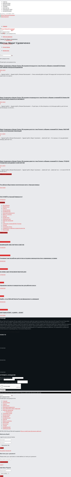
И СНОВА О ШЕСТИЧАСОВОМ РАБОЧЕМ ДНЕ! (13, 272)
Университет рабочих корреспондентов (14, 228)
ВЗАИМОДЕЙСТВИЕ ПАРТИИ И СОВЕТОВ (12, 245)
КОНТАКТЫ (6, 8)
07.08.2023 (2, 199)
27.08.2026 (2, 274)
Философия (6, 230)
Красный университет (9, 213)
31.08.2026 (2, 247)
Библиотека (6, 207)
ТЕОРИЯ (5, 6)
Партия (5, 216)
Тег (6, 39)
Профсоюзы (9, 40)
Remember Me (5, 445)
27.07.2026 (2, 315)
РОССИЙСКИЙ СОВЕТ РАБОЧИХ (11, 408)
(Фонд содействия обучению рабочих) (30, 392)
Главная (2, 39)
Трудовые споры (7, 226)
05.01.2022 (2, 70)
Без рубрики (6, 205)
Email (2, 379)
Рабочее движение (7, 36)
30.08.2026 (2, 261)
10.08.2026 (2, 288)
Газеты (5, 208)
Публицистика (7, 219)
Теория (5, 225)
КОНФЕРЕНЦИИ (7, 11)
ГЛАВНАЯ (5, 26)
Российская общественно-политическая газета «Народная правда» (20, 185)
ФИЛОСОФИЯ (6, 5)
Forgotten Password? (5, 450)
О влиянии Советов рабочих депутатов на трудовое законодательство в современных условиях (28, 258)
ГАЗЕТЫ (5, 2)
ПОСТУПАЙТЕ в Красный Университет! (11, 197)
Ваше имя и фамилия (6, 378)
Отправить (3, 389)
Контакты (5, 424)
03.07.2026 (2, 187)
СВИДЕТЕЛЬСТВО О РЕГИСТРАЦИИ (10, 332)
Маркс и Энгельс (7, 214)
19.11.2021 (2, 165)
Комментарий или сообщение (8, 383)
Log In (1, 464)
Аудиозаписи (6, 402)
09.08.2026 (2, 302)
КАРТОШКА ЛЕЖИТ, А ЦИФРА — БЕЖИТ (11, 312)
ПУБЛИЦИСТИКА (7, 9)
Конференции (6, 211)
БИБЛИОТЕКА (6, 3)
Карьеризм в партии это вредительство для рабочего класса (18, 285)
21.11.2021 (2, 134)
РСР (4, 222)
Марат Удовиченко (12, 39)
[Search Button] (11, 395)
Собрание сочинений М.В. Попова (12, 223)
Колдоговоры (6, 210)
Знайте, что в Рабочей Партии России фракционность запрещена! (19, 299)
